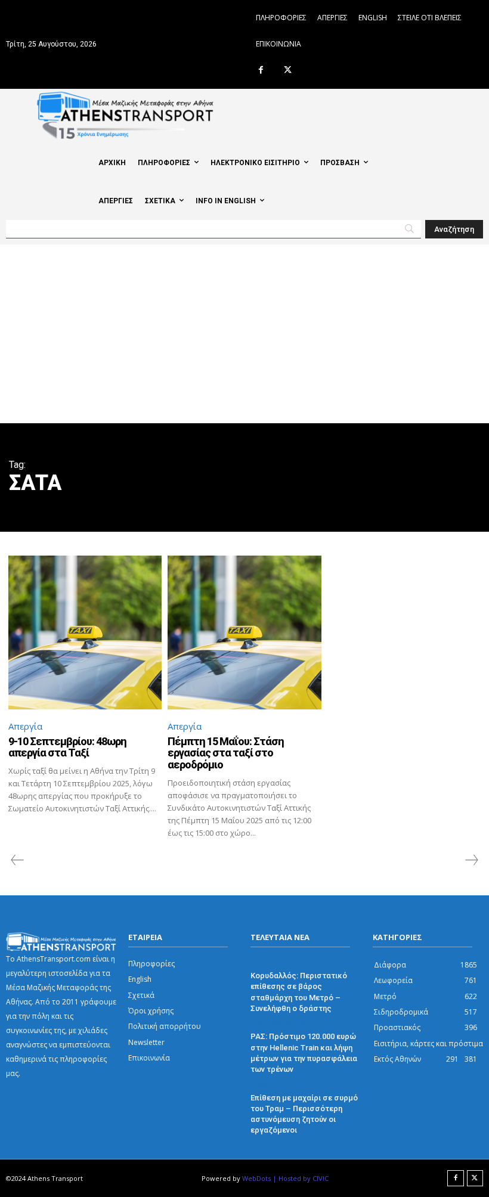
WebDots (256, 1178)
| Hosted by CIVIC (301, 1178)
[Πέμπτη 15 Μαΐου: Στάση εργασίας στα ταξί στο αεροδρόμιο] (244, 632)
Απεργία (25, 726)
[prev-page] (17, 860)
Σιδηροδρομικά (277, 1024)
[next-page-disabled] (471, 860)
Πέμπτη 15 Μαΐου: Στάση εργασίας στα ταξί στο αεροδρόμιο (226, 753)
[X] (287, 70)
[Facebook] (260, 70)
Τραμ (259, 1085)
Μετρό (261, 963)
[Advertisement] (244, 333)
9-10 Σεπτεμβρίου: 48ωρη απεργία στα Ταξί (67, 747)
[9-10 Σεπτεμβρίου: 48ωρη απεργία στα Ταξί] (85, 632)
